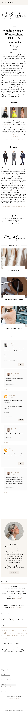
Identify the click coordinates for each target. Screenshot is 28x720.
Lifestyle (14, 630)
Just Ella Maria (16, 373)
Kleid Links (7, 140)
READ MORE (14, 573)
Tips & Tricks (13, 635)
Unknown (12, 395)
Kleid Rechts (21, 140)
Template (16, 698)
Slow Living (16, 633)
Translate (12, 687)
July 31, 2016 (13, 474)
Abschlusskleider (14, 136)
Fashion (14, 26)
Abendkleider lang (12, 134)
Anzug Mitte (14, 206)
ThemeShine (16, 708)
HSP (9, 630)
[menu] (25, 2)
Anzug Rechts (21, 206)
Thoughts (3, 635)
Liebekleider (7, 124)
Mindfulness (6, 633)
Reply (21, 364)
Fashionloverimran (14, 344)
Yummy (4, 638)
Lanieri (13, 190)
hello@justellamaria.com (17, 607)
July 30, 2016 (11, 450)
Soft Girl (24, 633)
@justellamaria (17, 598)
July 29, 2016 (11, 345)
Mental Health (22, 631)
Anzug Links (6, 206)
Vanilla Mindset (23, 635)
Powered (11, 698)
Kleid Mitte (14, 140)
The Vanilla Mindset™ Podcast (16, 648)
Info (7, 229)
